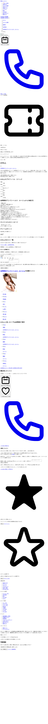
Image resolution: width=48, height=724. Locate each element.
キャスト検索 (5, 5)
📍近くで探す (6, 3)
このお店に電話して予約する (6, 469)
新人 (4, 596)
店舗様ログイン (6, 617)
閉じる (2, 462)
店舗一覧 (5, 4)
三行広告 (5, 11)
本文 (4, 262)
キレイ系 (5, 603)
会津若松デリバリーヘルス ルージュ (11, 29)
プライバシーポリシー (7, 619)
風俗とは (5, 14)
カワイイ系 (5, 604)
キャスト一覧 (5, 593)
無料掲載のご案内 (6, 616)
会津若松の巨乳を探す (17, 368)
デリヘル (5, 584)
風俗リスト (5, 627)
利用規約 (5, 618)
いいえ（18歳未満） (12, 649)
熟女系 (4, 606)
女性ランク (5, 6)
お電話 (13, 454)
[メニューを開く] (8, 18)
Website (1, 255)
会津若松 (5, 27)
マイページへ (7, 523)
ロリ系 (4, 610)
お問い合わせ (5, 621)
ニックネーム (5, 254)
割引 (4, 10)
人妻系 (4, 607)
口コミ (4, 598)
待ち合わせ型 (5, 589)
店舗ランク (5, 8)
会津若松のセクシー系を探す (6, 368)
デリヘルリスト (6, 629)
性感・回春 (5, 587)
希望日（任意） (3, 461)
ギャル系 (5, 611)
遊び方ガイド (5, 13)
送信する (5, 462)
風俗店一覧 (5, 583)
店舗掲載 (6, 16)
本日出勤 (5, 594)
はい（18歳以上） (4, 649)
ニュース (5, 9)
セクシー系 (5, 605)
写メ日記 (5, 597)
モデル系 (5, 609)
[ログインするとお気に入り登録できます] (0, 166)
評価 (1, 256)
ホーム (4, 20)
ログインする (7, 578)
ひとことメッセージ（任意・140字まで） (22, 461)
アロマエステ (5, 586)
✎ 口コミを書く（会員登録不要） (7, 244)
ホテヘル (5, 585)
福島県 (4, 24)
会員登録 (2, 16)
